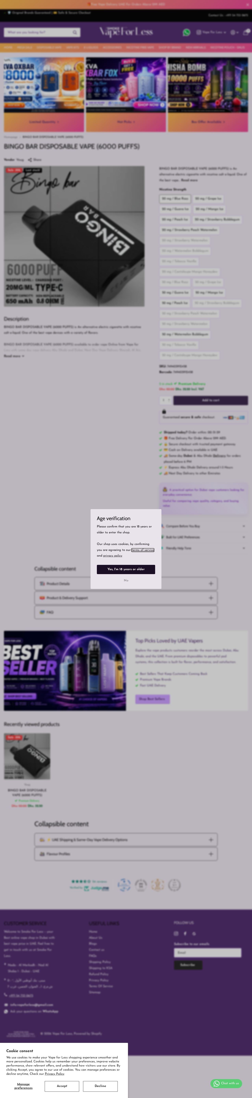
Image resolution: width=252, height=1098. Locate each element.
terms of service (143, 550)
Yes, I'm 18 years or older (126, 569)
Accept (62, 1086)
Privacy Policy (54, 1074)
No (126, 580)
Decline (100, 1086)
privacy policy (112, 556)
